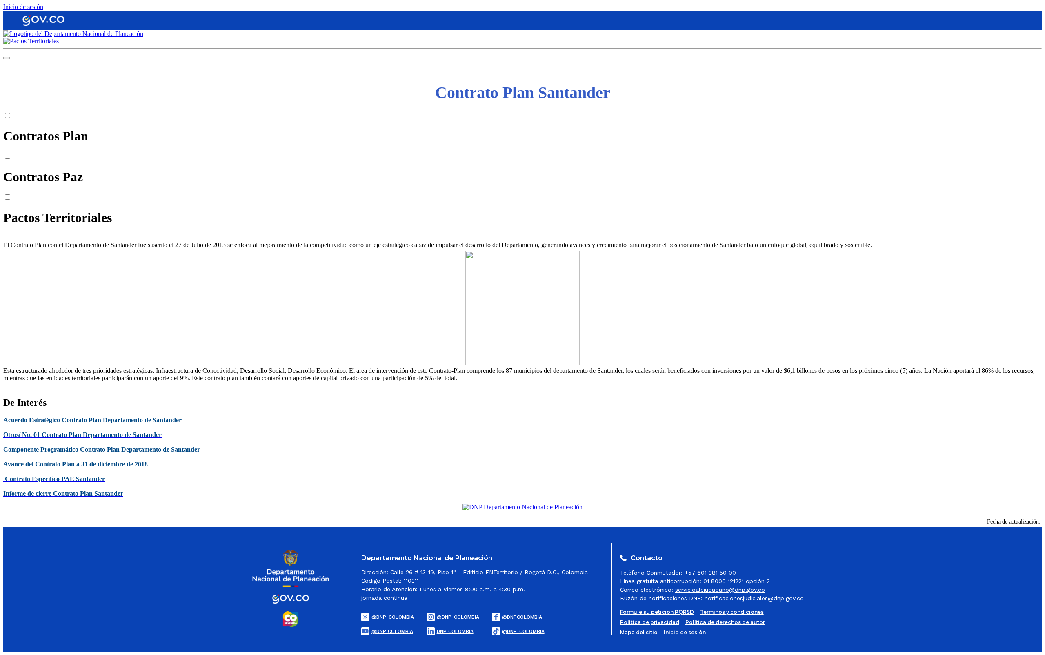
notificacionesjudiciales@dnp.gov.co (754, 598)
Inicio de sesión (23, 6)
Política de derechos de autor (725, 622)
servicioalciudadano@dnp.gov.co (720, 589)
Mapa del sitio (639, 632)
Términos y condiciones (732, 612)
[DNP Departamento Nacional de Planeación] (522, 507)
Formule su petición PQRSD (657, 612)
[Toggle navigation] (6, 58)
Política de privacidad (649, 622)
